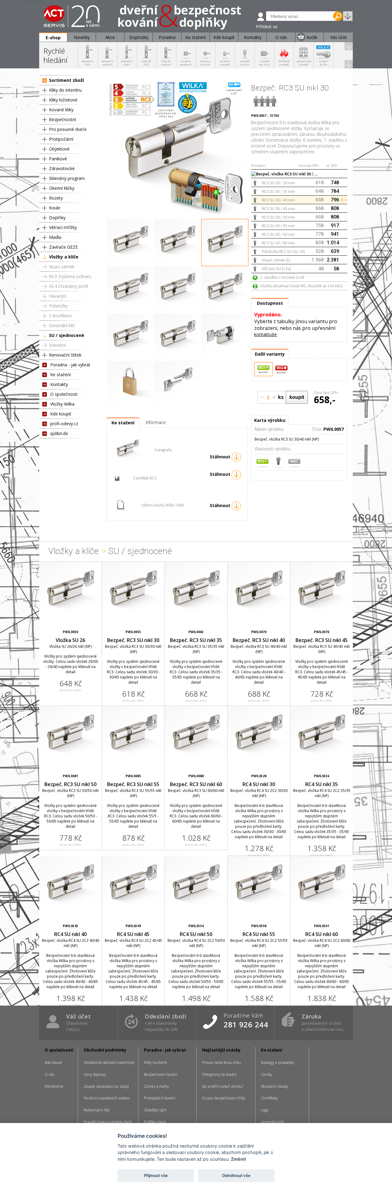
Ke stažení (60, 374)
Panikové (58, 159)
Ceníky (266, 1074)
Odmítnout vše (236, 1175)
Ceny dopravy (95, 1074)
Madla (55, 237)
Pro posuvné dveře (68, 129)
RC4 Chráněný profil (68, 286)
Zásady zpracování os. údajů (106, 1086)
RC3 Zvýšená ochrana (70, 276)
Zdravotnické (62, 168)
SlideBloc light (155, 1110)
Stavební (57, 345)
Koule (54, 208)
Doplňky (57, 217)
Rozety (56, 198)
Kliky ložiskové (63, 100)
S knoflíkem (60, 316)
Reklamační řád (96, 1110)
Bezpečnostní (62, 119)
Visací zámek (61, 266)
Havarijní (57, 296)
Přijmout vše (156, 1175)
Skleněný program (67, 178)
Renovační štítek (65, 355)
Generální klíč (62, 325)
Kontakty (59, 384)
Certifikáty (269, 1098)
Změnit (238, 1159)
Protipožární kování (159, 1098)
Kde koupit (60, 414)
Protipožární (61, 139)
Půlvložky (58, 306)
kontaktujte (265, 334)
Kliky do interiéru (65, 90)
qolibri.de (59, 433)
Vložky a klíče (63, 257)
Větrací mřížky (63, 227)
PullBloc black (155, 1122)
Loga (264, 1110)
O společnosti (63, 394)
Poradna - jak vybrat (70, 365)
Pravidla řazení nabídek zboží (108, 1122)
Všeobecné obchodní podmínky (109, 1062)
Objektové (59, 149)
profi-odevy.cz (64, 423)
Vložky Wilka (62, 404)
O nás (49, 1074)
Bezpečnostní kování (160, 1074)
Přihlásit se (266, 26)
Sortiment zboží (66, 80)
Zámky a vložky (156, 1086)
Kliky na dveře (155, 1062)
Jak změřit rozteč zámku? (222, 1086)
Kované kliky (61, 110)
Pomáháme (54, 1086)
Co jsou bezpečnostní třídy (223, 1098)
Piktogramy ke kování (219, 1074)
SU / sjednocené (66, 335)
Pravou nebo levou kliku (221, 1062)
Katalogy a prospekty (277, 1062)
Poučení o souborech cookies (107, 1098)
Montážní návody (274, 1086)
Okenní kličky (61, 188)
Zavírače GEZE (63, 247)
